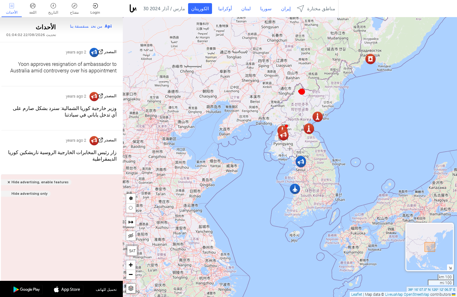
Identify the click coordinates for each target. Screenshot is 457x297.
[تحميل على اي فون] (67, 290)
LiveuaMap (394, 294)
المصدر (110, 51)
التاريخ (53, 12)
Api (108, 26)
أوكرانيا (225, 8)
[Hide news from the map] (131, 235)
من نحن (96, 26)
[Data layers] (131, 288)
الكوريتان (200, 8)
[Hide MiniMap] (450, 267)
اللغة (32, 12)
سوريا (266, 8)
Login (95, 12)
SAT (132, 250)
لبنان (246, 8)
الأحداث (11, 12)
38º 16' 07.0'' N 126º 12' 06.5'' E (431, 289)
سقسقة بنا (79, 26)
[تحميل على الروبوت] (27, 290)
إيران (286, 8)
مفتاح (74, 12)
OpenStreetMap (416, 294)
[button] (302, 92)
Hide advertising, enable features (40, 182)
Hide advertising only (30, 194)
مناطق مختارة (321, 8)
